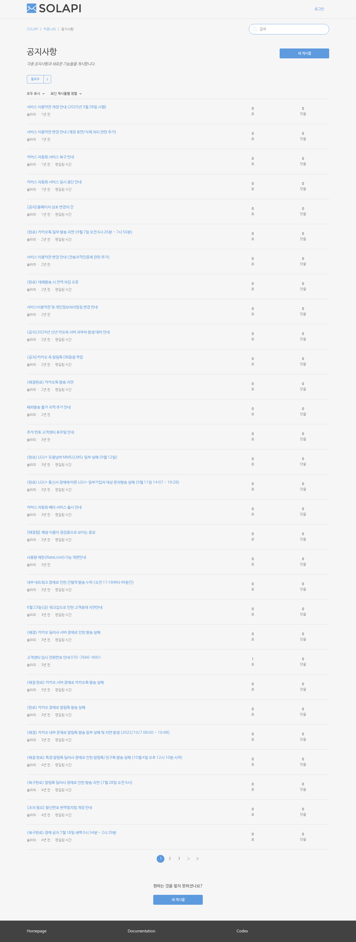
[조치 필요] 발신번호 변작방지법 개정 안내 (59, 807)
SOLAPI (32, 29)
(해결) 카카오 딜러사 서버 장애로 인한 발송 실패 (63, 632)
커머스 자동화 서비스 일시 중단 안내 (54, 182)
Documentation (141, 931)
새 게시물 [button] (304, 53)
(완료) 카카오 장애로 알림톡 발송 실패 (56, 707)
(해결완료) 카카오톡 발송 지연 (50, 382)
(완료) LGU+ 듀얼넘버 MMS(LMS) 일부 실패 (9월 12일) (72, 457)
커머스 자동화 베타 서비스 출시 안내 (54, 507)
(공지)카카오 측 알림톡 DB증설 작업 (55, 357)
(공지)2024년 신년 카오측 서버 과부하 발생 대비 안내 (68, 332)
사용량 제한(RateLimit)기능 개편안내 (56, 557)
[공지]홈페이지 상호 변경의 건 (50, 207)
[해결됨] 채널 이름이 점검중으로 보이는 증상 (61, 532)
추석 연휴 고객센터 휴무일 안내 (50, 432)
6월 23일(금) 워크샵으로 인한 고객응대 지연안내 (64, 607)
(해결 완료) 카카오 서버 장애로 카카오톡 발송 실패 (65, 682)
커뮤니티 (50, 29)
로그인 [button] (319, 9)
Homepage (36, 931)
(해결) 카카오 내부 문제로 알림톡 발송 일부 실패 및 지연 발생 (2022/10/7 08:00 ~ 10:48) (98, 732)
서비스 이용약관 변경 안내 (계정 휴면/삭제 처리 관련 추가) (71, 132)
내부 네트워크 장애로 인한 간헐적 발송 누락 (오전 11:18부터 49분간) (80, 582)
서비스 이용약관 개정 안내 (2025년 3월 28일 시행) (67, 107)
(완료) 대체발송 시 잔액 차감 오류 (52, 282)
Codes (242, 931)
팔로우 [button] (35, 79)
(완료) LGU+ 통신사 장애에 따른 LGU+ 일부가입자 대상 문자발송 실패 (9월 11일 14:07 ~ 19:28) (103, 482)
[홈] (54, 12)
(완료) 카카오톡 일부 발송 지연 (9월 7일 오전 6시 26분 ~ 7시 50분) (80, 232)
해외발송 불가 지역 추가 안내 (49, 407)
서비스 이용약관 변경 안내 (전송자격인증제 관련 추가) (68, 257)
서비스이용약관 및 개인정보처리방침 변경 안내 (62, 307)
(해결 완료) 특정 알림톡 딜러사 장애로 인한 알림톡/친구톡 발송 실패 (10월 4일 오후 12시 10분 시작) (105, 757)
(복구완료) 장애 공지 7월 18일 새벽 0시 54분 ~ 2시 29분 (71, 832)
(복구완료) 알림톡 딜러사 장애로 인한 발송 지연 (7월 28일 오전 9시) (80, 782)
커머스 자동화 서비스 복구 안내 (50, 157)
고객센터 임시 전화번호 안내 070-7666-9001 (64, 657)
